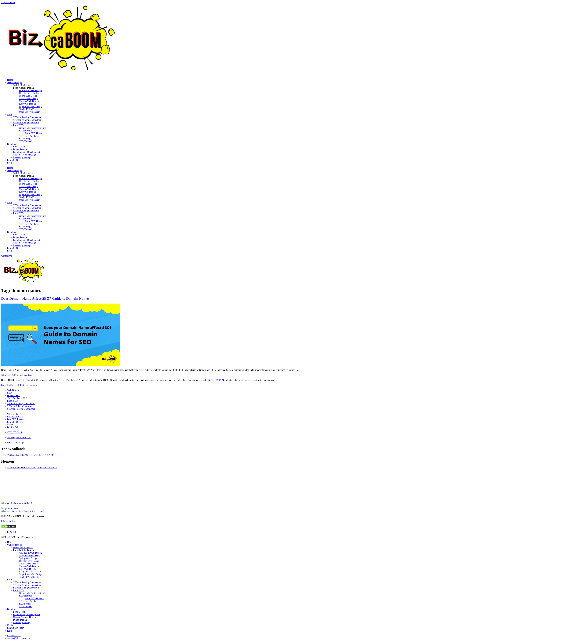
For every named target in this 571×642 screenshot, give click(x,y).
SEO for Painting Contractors (27, 120)
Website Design (14, 82)
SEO (9, 114)
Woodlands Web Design (30, 90)
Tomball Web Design (29, 109)
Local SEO (18, 125)
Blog (9, 162)
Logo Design (19, 146)
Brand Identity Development (26, 152)
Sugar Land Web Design (30, 106)
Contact (10, 625)
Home (10, 79)
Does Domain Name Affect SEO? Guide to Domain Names (45, 298)
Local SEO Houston (34, 133)
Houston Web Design (29, 93)
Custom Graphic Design (24, 154)
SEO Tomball (25, 141)
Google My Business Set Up (32, 128)
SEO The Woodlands (29, 136)
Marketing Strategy (22, 157)
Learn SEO (12, 160)
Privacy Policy (8, 521)
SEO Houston (25, 130)
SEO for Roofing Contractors (27, 117)
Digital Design (20, 149)
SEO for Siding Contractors (26, 122)
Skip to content (8, 2)
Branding (11, 144)
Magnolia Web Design (29, 112)
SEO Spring (24, 138)
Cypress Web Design (29, 101)
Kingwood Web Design (30, 571)
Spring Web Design (28, 96)
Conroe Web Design (28, 98)
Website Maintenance (23, 85)
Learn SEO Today (15, 628)
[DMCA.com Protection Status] (8, 527)
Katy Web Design (27, 104)
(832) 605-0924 (216, 380)
